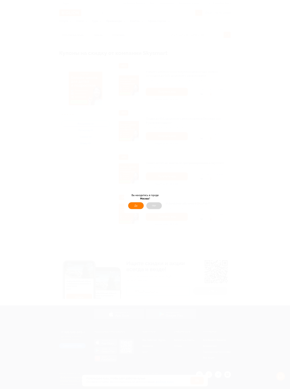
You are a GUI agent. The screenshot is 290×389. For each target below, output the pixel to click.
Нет (154, 205)
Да (135, 205)
